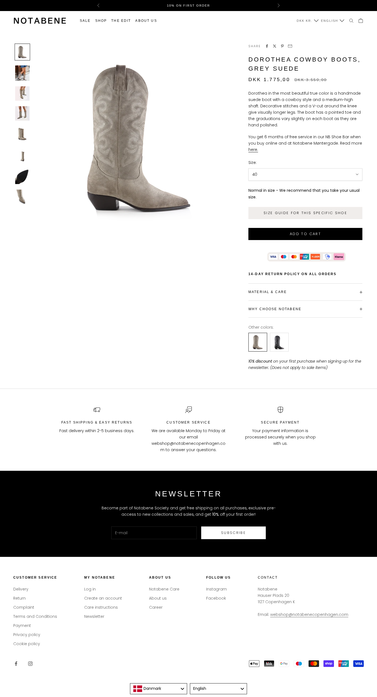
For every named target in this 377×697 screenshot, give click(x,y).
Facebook (216, 598)
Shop (101, 21)
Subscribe (233, 532)
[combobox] (158, 688)
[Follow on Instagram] (30, 663)
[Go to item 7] (22, 176)
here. (253, 149)
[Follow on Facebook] (16, 663)
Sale (85, 21)
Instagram (216, 589)
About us (146, 21)
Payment (22, 625)
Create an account (103, 598)
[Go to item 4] (22, 113)
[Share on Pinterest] (282, 46)
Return (19, 598)
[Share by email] (290, 46)
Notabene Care (164, 589)
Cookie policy (26, 644)
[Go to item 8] (22, 197)
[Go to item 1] (22, 52)
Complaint (23, 607)
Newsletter (94, 616)
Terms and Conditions (35, 616)
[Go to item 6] (22, 155)
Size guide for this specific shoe (305, 213)
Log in (90, 589)
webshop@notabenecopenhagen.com (309, 614)
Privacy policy (26, 634)
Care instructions (101, 607)
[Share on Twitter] (274, 46)
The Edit (121, 21)
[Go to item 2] (22, 73)
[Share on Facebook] (267, 46)
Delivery (20, 589)
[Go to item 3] (22, 93)
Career (156, 607)
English (329, 20)
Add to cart (305, 233)
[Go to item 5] (22, 134)
